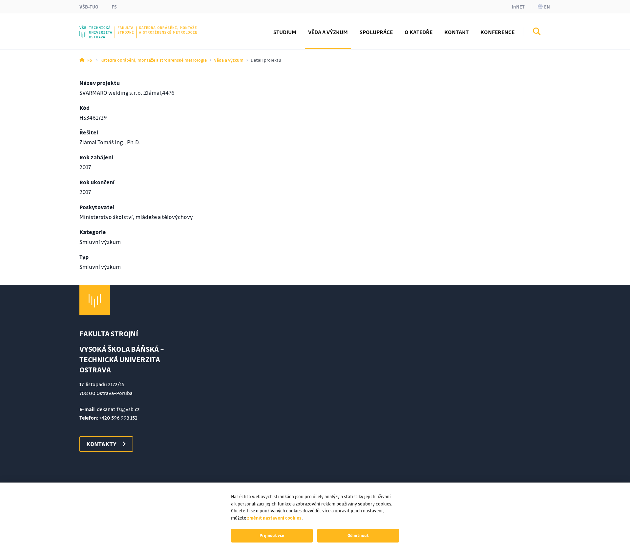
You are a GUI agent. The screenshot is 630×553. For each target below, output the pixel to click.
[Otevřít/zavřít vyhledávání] (537, 32)
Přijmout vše (272, 535)
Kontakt (456, 32)
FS (114, 7)
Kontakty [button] (101, 443)
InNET (518, 7)
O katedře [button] (418, 32)
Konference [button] (497, 32)
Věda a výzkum (328, 32)
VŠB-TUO (88, 7)
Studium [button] (284, 32)
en (547, 7)
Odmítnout (358, 535)
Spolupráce (376, 32)
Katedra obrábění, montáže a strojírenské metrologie (153, 60)
